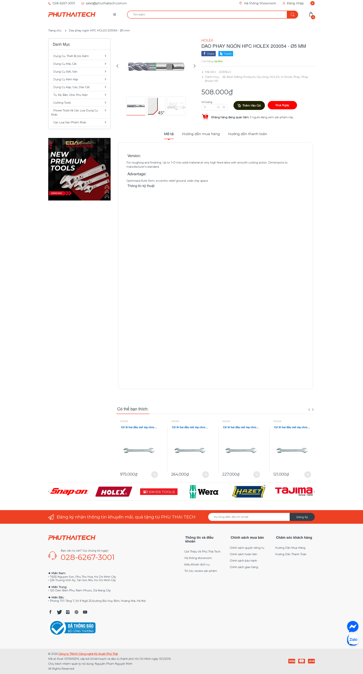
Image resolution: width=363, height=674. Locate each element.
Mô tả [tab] (169, 134)
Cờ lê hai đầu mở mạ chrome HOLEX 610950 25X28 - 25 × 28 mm (241, 427)
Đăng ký (302, 517)
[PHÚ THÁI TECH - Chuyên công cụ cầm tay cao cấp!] (71, 15)
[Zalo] (352, 639)
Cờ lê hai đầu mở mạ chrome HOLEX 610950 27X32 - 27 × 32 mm (190, 427)
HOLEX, (275, 77)
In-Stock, (286, 77)
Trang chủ (54, 30)
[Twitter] (59, 612)
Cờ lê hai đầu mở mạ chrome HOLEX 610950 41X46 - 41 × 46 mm (139, 427)
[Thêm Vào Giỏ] (154, 474)
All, (224, 77)
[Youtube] (85, 612)
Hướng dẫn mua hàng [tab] (201, 134)
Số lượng (206, 101)
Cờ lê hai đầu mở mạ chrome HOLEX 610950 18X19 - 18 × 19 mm (292, 427)
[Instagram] (68, 612)
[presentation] (309, 409)
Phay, (297, 77)
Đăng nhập (295, 3)
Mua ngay (282, 105)
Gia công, (263, 77)
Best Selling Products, (241, 77)
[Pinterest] (76, 612)
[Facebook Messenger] (352, 626)
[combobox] (212, 14)
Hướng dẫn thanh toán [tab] (247, 134)
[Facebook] (50, 612)
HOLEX (207, 40)
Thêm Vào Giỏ (251, 105)
